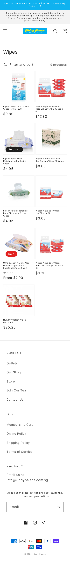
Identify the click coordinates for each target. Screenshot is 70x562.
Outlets (12, 363)
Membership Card (20, 424)
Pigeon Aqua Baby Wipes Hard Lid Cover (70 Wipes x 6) (49, 109)
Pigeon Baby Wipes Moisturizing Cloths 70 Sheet (14, 161)
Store (11, 381)
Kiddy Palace (39, 554)
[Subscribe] (58, 506)
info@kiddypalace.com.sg (27, 480)
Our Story (14, 372)
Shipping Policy (18, 442)
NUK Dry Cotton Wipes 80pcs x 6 (14, 321)
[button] (5, 31)
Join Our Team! (18, 390)
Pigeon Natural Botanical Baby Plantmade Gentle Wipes (15, 213)
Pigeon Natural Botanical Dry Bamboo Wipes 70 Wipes (49, 159)
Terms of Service (20, 451)
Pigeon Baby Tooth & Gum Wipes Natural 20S (16, 107)
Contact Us (15, 399)
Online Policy (16, 433)
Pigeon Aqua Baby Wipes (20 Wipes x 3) (47, 212)
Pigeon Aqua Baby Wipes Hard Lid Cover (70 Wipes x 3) (49, 265)
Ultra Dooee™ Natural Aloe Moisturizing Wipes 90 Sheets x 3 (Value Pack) (16, 265)
